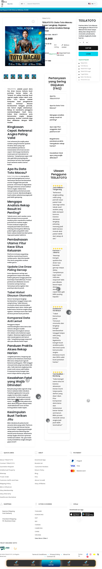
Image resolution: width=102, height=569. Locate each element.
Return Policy (39, 470)
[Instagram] (90, 555)
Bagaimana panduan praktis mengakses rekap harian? (57, 142)
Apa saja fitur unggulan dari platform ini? (55, 129)
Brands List (39, 463)
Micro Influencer (6, 487)
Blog (36, 473)
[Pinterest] (87, 557)
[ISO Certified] (14, 548)
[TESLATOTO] (10, 3)
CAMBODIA (39, 528)
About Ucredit (40, 480)
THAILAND (38, 511)
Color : (47, 61)
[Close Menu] (2, 4)
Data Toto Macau (13, 176)
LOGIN (88, 54)
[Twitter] (98, 555)
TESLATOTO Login (86, 71)
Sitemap (3, 473)
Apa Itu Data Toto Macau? (57, 106)
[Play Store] (88, 514)
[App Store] (76, 514)
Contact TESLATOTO (7, 463)
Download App (40, 460)
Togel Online (84, 74)
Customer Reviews (41, 467)
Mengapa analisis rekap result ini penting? (57, 117)
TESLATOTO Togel (86, 68)
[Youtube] (94, 555)
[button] (33, 21)
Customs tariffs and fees (9, 480)
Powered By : (45, 54)
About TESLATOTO (6, 460)
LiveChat (86, 565)
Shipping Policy (5, 484)
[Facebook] (87, 555)
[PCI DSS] (4, 548)
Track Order (4, 477)
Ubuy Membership (6, 490)
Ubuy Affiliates (40, 484)
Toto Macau (84, 66)
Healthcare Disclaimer (8, 497)
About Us (66, 554)
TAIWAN (37, 525)
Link (69, 565)
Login (33, 565)
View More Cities (41, 538)
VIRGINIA (38, 535)
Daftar (51, 565)
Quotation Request (7, 467)
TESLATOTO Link (85, 80)
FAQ (36, 477)
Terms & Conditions (39, 554)
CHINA (37, 532)
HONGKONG (39, 515)
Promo (16, 565)
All (22, 4)
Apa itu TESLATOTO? (55, 97)
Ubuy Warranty (5, 494)
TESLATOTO (11, 89)
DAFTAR (88, 48)
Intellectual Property (7, 470)
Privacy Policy (55, 554)
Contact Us (51, 557)
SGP (36, 518)
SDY (36, 521)
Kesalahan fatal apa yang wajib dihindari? (56, 155)
